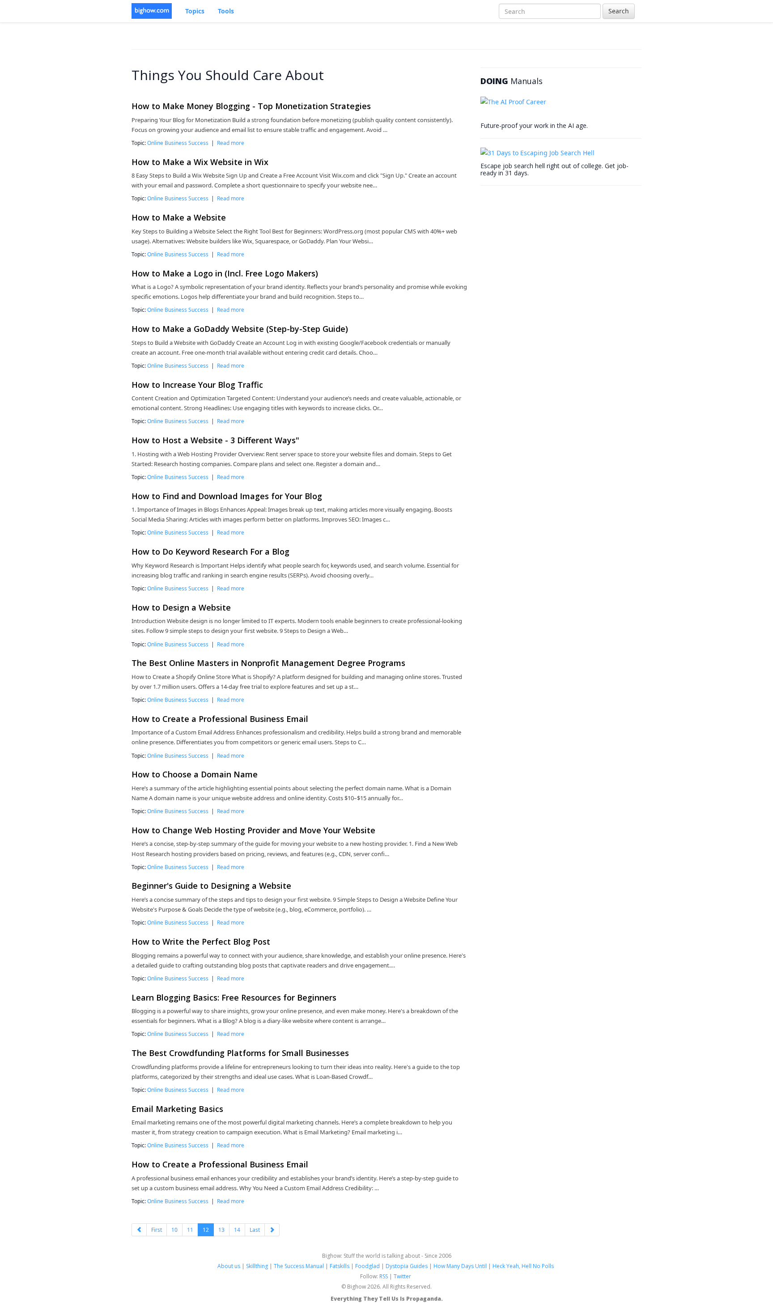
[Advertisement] (547, 250)
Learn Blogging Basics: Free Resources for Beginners (234, 997)
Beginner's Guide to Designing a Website (211, 885)
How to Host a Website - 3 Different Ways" (215, 440)
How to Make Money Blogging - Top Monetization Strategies (251, 106)
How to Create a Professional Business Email (220, 718)
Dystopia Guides (407, 1266)
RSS (383, 1276)
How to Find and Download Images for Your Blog (227, 496)
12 (206, 1230)
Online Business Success (177, 142)
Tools (226, 11)
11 (190, 1230)
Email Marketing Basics (177, 1108)
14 (237, 1230)
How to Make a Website (179, 217)
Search (618, 11)
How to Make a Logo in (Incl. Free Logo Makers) (225, 273)
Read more (230, 142)
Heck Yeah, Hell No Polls (523, 1266)
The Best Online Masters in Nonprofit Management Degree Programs (268, 663)
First (156, 1230)
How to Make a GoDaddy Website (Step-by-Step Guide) (240, 328)
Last (255, 1230)
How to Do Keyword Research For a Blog (210, 551)
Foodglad (367, 1266)
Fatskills (339, 1266)
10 (174, 1230)
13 (221, 1230)
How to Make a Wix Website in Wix (200, 162)
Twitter (402, 1276)
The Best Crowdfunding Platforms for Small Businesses (240, 1053)
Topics (194, 11)
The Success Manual (299, 1266)
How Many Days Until (460, 1266)
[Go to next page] (272, 1229)
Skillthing (257, 1266)
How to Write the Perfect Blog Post (201, 941)
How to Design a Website (181, 607)
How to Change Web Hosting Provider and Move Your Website (253, 830)
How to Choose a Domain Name (195, 774)
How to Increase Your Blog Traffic (197, 384)
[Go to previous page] (139, 1229)
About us (228, 1266)
